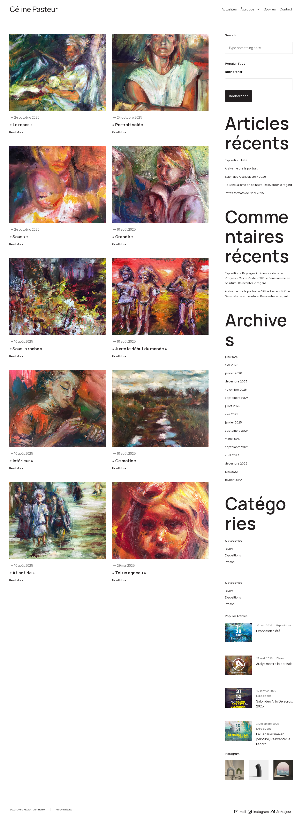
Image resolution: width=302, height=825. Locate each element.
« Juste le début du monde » (139, 348)
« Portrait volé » (128, 124)
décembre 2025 (236, 381)
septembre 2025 (236, 398)
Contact (286, 9)
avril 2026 (231, 365)
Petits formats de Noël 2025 (244, 193)
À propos (248, 9)
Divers (229, 549)
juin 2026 (231, 357)
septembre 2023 (236, 447)
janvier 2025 (233, 422)
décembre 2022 (236, 463)
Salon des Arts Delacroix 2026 (245, 177)
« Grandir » (123, 236)
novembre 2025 (236, 389)
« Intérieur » (21, 460)
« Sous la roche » (26, 348)
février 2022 (233, 480)
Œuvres (270, 9)
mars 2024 (232, 439)
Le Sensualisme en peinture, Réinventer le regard (258, 185)
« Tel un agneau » (129, 573)
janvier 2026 (233, 373)
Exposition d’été (236, 160)
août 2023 (232, 455)
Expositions (233, 555)
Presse (230, 562)
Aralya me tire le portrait (241, 168)
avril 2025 (231, 414)
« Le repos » (21, 124)
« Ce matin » (124, 460)
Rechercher (233, 71)
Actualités (229, 9)
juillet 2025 (232, 406)
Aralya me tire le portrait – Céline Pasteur (252, 291)
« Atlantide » (22, 573)
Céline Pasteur (34, 9)
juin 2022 (231, 472)
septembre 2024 (237, 431)
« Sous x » (19, 236)
